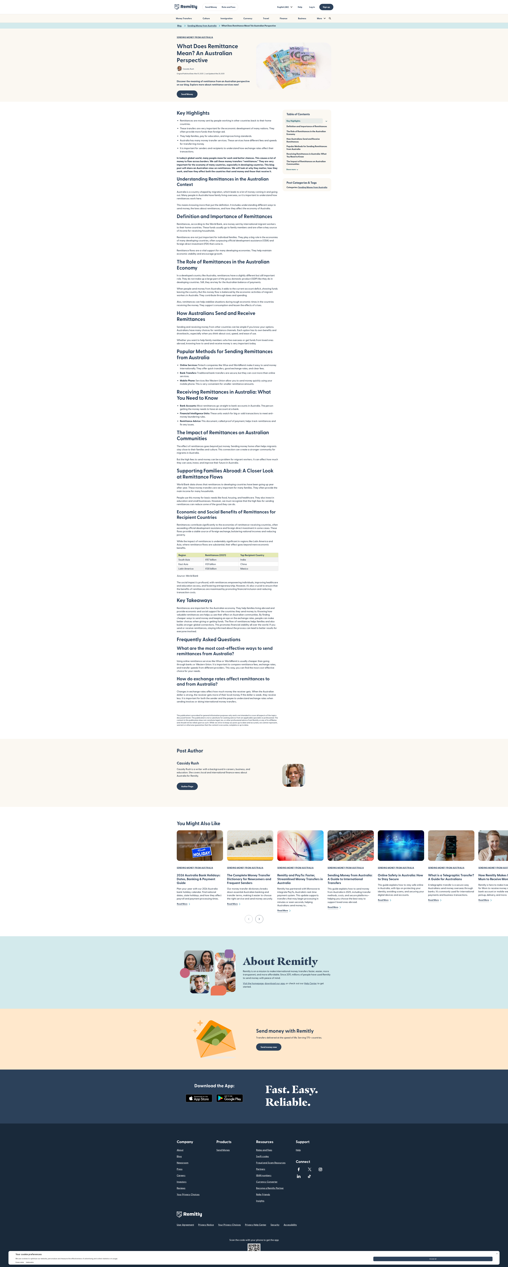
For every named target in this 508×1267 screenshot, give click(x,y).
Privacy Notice (206, 1224)
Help (300, 7)
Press (179, 1169)
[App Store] (199, 1098)
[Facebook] (299, 1169)
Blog (179, 1156)
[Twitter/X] (309, 1169)
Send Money (211, 7)
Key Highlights (293, 121)
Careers (181, 1175)
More (319, 18)
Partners (260, 1169)
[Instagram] (320, 1169)
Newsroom (182, 1162)
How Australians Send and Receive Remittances (303, 140)
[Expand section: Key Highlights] (326, 120)
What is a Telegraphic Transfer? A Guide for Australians (451, 877)
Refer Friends (263, 1194)
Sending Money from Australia (312, 187)
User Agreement (185, 1224)
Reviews (181, 1188)
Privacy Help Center (255, 1224)
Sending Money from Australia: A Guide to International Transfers (350, 879)
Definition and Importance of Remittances (307, 126)
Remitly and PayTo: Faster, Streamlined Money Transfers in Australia (300, 879)
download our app (275, 983)
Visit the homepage (253, 983)
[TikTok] (309, 1176)
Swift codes (262, 1156)
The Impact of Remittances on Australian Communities (306, 162)
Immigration (227, 18)
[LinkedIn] (299, 1176)
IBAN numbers (263, 1175)
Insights (260, 1200)
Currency (247, 18)
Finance (283, 18)
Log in (312, 7)
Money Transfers (184, 18)
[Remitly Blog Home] (186, 7)
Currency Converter (267, 1181)
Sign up (326, 7)
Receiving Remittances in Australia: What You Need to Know (306, 155)
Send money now (269, 1047)
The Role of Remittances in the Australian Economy (306, 132)
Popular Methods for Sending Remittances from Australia (307, 147)
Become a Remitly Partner (270, 1188)
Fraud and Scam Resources (270, 1162)
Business (302, 18)
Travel (266, 18)
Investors (181, 1181)
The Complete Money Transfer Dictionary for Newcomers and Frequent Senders (249, 879)
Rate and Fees (228, 7)
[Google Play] (229, 1098)
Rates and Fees (264, 1149)
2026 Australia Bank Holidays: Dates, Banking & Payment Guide (198, 879)
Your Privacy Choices (188, 1194)
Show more (291, 169)
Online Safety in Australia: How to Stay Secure (400, 877)
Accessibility (290, 1224)
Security (275, 1224)
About (180, 1149)
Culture (206, 18)
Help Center (310, 983)
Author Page (187, 786)
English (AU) (283, 7)
